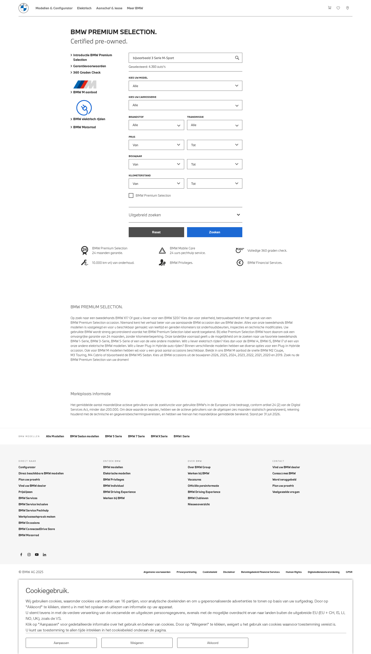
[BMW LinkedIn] (44, 555)
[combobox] (185, 58)
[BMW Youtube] (36, 555)
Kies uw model (138, 77)
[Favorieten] (338, 8)
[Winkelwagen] (330, 8)
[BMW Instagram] (29, 555)
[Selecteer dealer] (347, 8)
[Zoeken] (237, 58)
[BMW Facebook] (21, 555)
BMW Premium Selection (153, 195)
